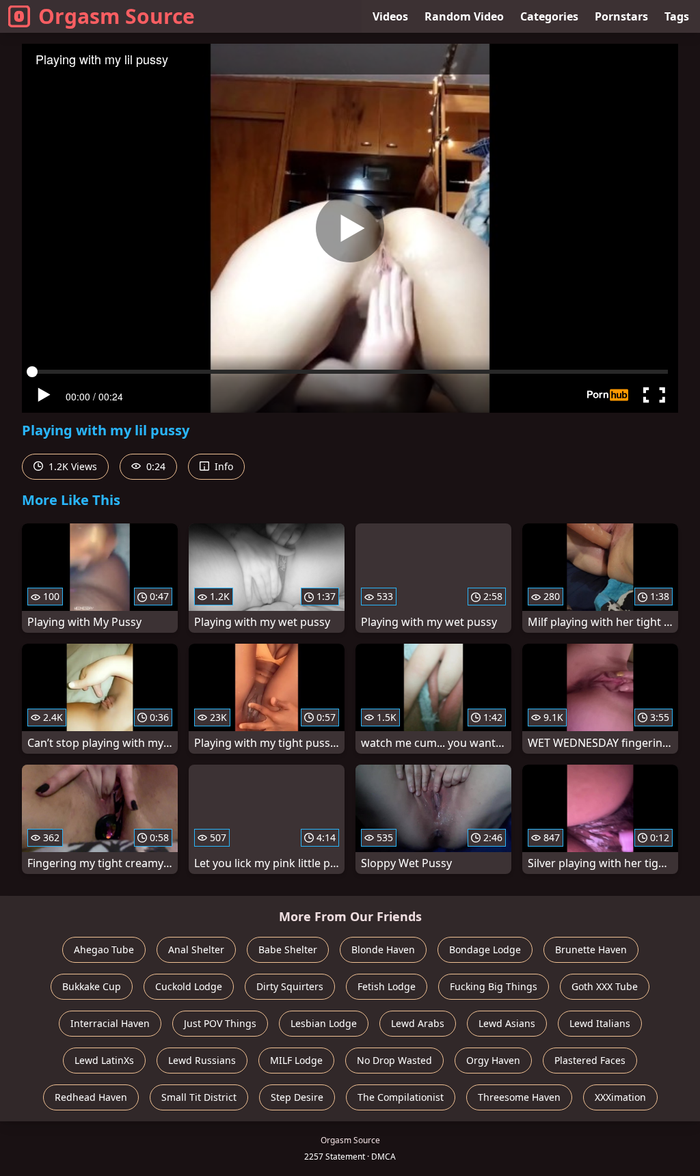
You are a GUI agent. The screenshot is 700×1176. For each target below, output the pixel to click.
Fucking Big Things (493, 986)
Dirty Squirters (289, 986)
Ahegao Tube (104, 949)
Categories (549, 16)
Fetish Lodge (387, 986)
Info (222, 466)
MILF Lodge (296, 1060)
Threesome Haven (519, 1097)
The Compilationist (401, 1097)
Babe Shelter (287, 949)
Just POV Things (220, 1023)
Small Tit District (199, 1097)
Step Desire (297, 1097)
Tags (676, 16)
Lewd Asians (507, 1023)
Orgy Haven (493, 1060)
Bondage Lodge (485, 949)
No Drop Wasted (394, 1060)
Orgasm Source (116, 16)
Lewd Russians (202, 1060)
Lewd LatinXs (104, 1060)
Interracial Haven (110, 1023)
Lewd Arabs (417, 1023)
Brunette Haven (591, 949)
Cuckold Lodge (188, 986)
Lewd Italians (599, 1023)
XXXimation (620, 1097)
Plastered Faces (589, 1060)
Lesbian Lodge (324, 1023)
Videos (390, 16)
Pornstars (621, 16)
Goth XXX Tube (604, 986)
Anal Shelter (196, 949)
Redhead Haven (91, 1097)
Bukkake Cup (91, 986)
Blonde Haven (383, 949)
